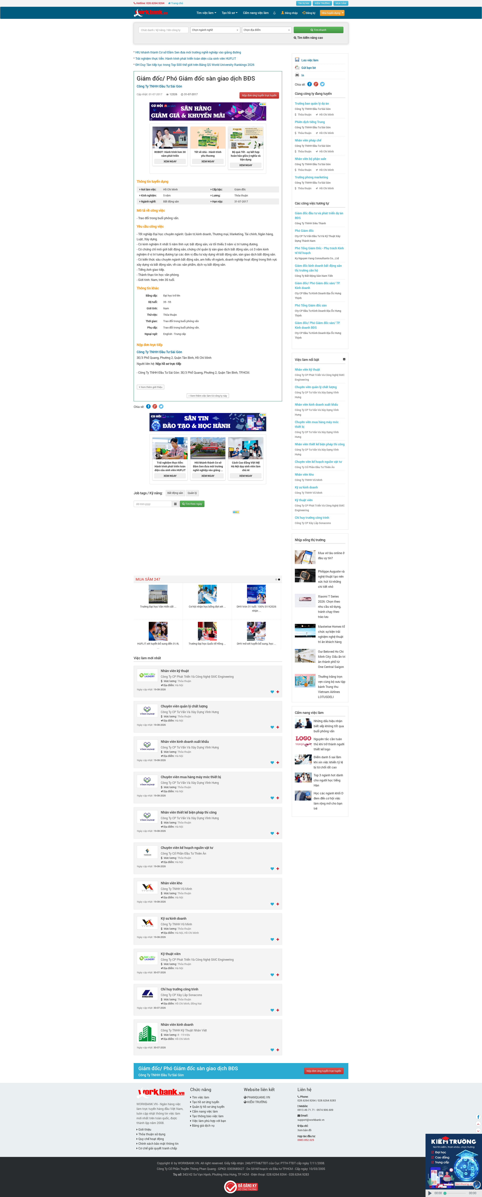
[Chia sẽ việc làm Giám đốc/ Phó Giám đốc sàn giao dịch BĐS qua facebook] (148, 406)
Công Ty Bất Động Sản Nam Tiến (314, 276)
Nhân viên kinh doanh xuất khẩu (185, 741)
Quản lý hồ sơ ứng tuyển (207, 1107)
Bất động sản (175, 493)
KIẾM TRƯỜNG (322, 3)
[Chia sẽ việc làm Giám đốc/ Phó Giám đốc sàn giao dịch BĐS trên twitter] (161, 406)
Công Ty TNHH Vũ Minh (308, 480)
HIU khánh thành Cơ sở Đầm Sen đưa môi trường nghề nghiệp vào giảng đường (188, 52)
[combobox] (215, 30)
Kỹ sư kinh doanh (173, 918)
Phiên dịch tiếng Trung (310, 122)
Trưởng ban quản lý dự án (312, 103)
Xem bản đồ (304, 1130)
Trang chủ (177, 3)
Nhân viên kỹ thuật (175, 670)
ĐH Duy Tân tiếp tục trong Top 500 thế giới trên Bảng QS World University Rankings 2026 (194, 65)
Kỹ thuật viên (171, 953)
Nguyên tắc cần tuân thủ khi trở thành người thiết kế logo (329, 744)
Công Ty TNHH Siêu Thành (310, 223)
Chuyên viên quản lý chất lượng (184, 706)
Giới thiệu (144, 1129)
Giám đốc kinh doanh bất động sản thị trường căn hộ (318, 268)
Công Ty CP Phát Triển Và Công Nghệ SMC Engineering (320, 377)
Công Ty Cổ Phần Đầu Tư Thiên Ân (315, 467)
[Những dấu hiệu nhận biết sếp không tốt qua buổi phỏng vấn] (303, 723)
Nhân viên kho (171, 883)
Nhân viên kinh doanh (177, 1024)
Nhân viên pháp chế (308, 140)
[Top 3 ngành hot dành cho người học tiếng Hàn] (303, 777)
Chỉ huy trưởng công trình (179, 989)
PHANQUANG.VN (258, 1097)
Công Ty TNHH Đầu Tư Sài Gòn (313, 109)
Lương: (216, 195)
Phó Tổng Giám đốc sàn (311, 305)
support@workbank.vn (310, 1120)
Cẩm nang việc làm (256, 13)
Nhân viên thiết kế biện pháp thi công (189, 812)
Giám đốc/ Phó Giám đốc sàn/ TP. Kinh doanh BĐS (317, 325)
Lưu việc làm (309, 60)
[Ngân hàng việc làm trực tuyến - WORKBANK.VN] (151, 12)
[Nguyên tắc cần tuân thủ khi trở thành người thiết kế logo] (303, 741)
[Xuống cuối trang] (478, 1131)
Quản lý (192, 493)
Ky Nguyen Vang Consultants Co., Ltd (317, 258)
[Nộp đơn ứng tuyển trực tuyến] (277, 692)
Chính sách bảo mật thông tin (158, 1143)
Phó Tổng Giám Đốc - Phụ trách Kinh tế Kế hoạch (319, 250)
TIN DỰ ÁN (303, 3)
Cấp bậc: (217, 189)
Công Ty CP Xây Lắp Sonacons (313, 523)
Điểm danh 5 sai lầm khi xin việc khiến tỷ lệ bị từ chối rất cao (328, 762)
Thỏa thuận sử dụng (151, 1134)
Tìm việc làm (205, 13)
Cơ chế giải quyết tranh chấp (157, 1148)
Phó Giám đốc (304, 231)
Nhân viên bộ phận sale (310, 159)
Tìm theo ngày (193, 504)
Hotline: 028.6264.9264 (150, 3)
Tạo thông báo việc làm (207, 1116)
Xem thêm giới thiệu (151, 387)
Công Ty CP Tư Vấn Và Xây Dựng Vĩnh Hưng (317, 395)
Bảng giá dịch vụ (202, 1125)
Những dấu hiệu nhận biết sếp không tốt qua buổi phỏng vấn (329, 726)
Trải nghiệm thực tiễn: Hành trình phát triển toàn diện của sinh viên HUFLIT (185, 58)
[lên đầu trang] (478, 1124)
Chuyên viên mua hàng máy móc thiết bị (191, 777)
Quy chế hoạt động (151, 1139)
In (302, 75)
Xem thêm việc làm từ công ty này (208, 395)
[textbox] (163, 30)
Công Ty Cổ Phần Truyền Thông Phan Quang (186, 1169)
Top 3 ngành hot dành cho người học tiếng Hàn (328, 780)
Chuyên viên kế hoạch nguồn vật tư (187, 847)
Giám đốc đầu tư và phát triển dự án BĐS (319, 215)
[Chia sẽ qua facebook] (478, 1117)
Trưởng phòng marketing (311, 177)
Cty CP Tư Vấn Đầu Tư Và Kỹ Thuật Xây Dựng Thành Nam (317, 238)
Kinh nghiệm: (148, 195)
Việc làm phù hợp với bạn (208, 1121)
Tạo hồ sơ (228, 13)
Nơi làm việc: (148, 189)
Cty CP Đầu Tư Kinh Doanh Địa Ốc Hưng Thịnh (318, 296)
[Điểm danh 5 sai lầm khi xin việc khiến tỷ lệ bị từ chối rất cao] (303, 759)
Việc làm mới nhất (147, 658)
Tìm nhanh (319, 30)
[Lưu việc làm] (273, 692)
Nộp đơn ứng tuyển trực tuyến (259, 95)
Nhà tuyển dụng (331, 13)
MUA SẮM (341, 3)
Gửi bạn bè (308, 68)
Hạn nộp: (217, 201)
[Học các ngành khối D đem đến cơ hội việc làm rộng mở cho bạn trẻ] (303, 795)
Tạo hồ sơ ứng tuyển (205, 1102)
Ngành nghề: (148, 201)
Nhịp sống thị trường (310, 540)
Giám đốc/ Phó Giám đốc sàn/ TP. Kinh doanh (317, 285)
